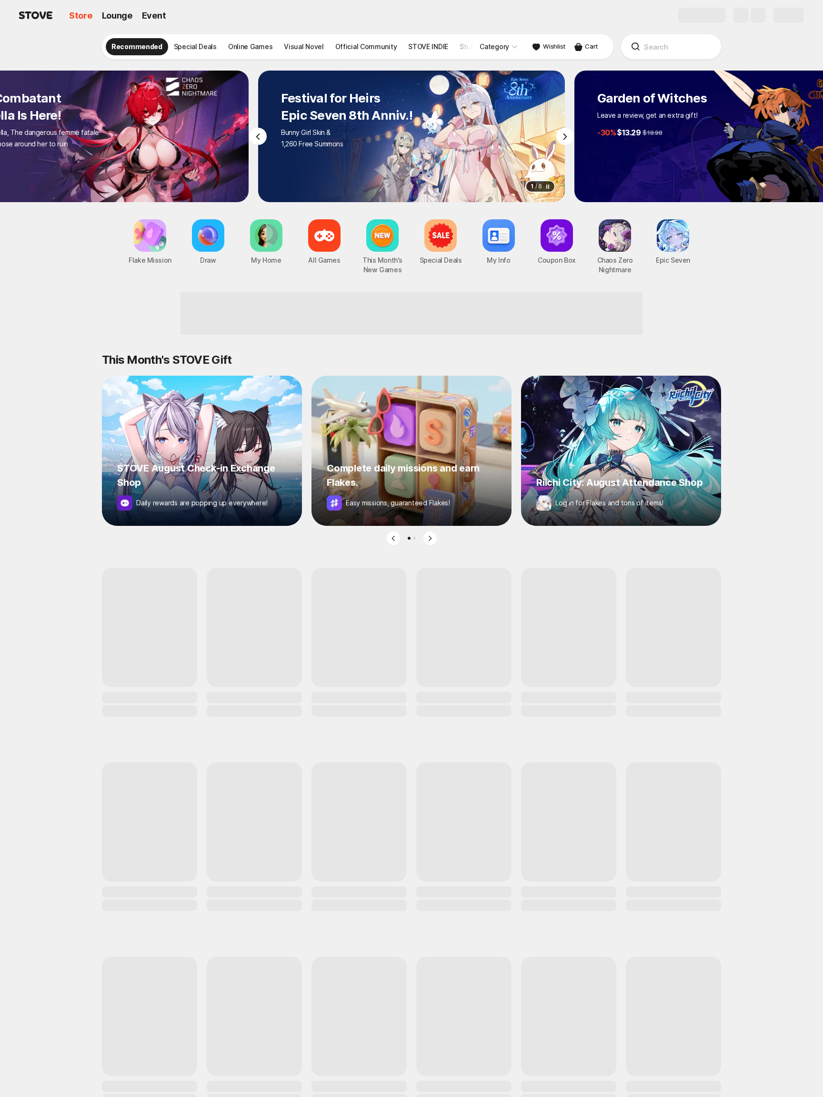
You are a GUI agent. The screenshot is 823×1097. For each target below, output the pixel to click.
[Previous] (258, 136)
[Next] (564, 136)
